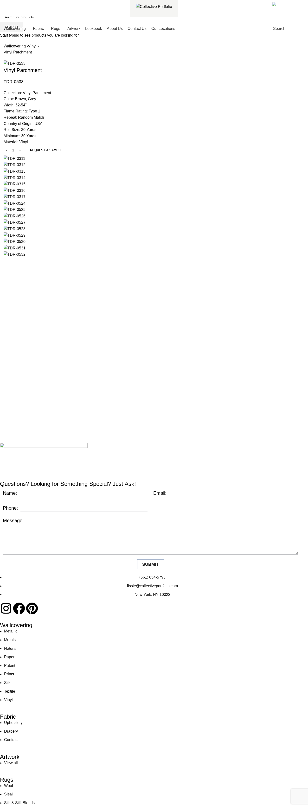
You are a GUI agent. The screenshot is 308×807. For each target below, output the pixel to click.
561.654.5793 (21, 3)
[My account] (292, 28)
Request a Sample (46, 150)
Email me (291, 3)
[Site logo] (154, 6)
